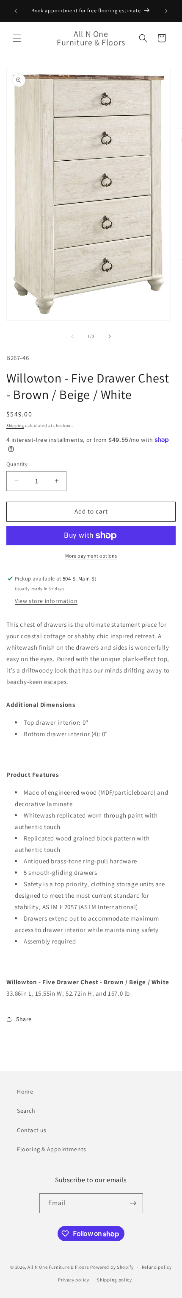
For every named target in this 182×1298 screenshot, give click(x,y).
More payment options (91, 556)
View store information (46, 601)
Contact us (32, 1130)
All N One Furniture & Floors (58, 1267)
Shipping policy (114, 1280)
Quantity (17, 464)
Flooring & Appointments (51, 1149)
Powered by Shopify (112, 1267)
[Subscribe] (133, 1203)
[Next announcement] (166, 11)
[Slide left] (72, 336)
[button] (17, 38)
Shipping (15, 425)
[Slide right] (109, 336)
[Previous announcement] (15, 11)
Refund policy (157, 1267)
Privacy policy (73, 1280)
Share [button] (24, 1019)
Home (25, 1091)
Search (26, 1110)
